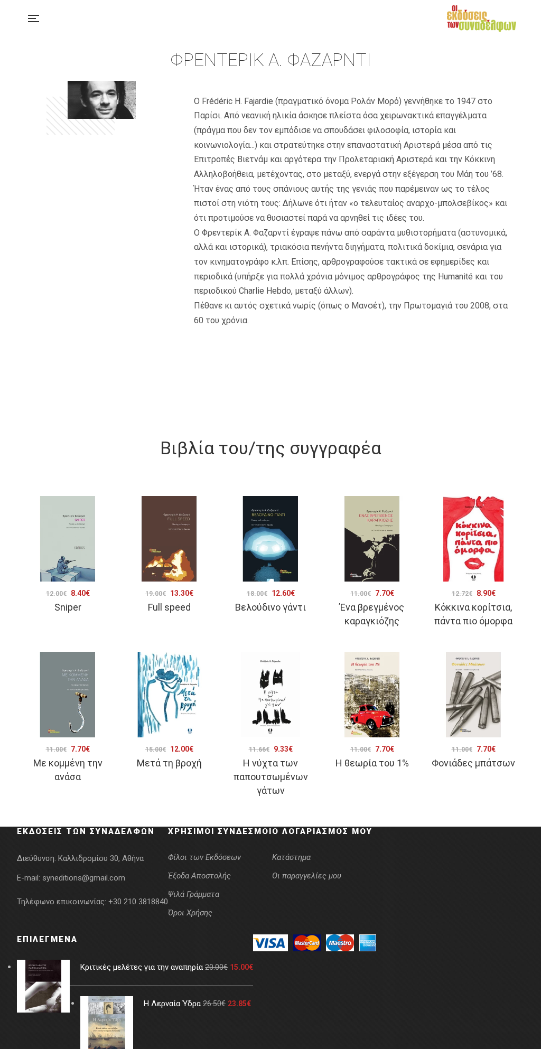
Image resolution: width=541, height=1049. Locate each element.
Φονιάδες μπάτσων (473, 763)
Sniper (67, 607)
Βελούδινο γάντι (270, 607)
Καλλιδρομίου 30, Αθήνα (101, 858)
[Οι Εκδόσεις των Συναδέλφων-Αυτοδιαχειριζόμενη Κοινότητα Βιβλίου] (481, 18)
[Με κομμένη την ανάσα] (67, 694)
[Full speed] (169, 539)
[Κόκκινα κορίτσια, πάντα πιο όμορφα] (473, 539)
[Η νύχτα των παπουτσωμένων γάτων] (270, 694)
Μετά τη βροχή (169, 763)
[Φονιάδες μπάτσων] (473, 694)
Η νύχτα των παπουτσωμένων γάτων (271, 776)
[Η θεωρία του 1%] (372, 694)
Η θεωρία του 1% (372, 763)
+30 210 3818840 (138, 901)
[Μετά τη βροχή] (169, 694)
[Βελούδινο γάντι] (270, 539)
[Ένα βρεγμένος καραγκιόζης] (372, 539)
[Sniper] (67, 539)
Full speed (169, 607)
